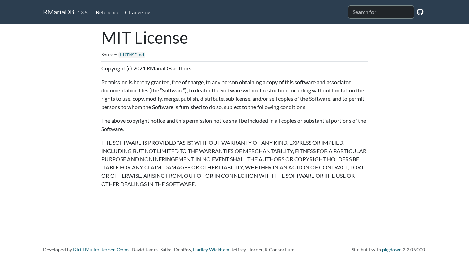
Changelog (137, 12)
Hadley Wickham (211, 249)
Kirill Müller (86, 249)
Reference (107, 12)
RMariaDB (59, 12)
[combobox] (381, 12)
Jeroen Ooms (115, 249)
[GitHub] (420, 12)
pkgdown (392, 249)
